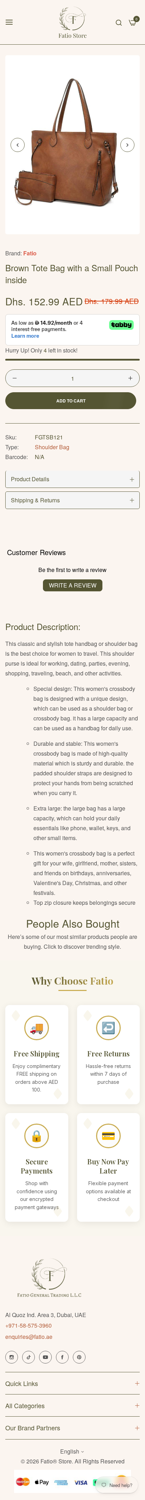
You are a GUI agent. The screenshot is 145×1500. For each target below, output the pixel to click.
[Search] (119, 22)
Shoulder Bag (52, 447)
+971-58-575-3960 (28, 1325)
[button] (127, 145)
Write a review (72, 585)
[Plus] (130, 378)
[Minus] (14, 378)
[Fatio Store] (73, 22)
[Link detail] (11, 1357)
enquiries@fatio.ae (28, 1337)
